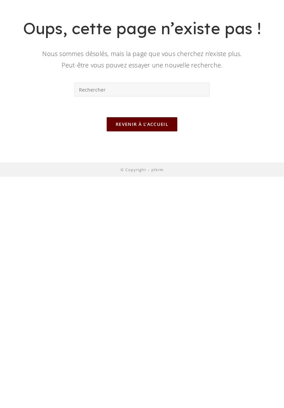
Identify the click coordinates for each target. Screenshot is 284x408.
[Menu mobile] (266, 18)
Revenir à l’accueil (142, 124)
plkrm (157, 169)
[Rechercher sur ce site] (142, 88)
